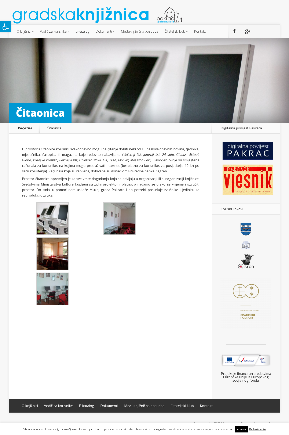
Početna (25, 128)
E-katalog (82, 31)
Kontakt (200, 31)
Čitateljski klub (175, 31)
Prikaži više (257, 429)
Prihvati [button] (241, 429)
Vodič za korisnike (53, 31)
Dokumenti (104, 31)
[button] (5, 26)
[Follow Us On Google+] (247, 31)
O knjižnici (24, 31)
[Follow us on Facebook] (234, 31)
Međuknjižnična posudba (139, 31)
